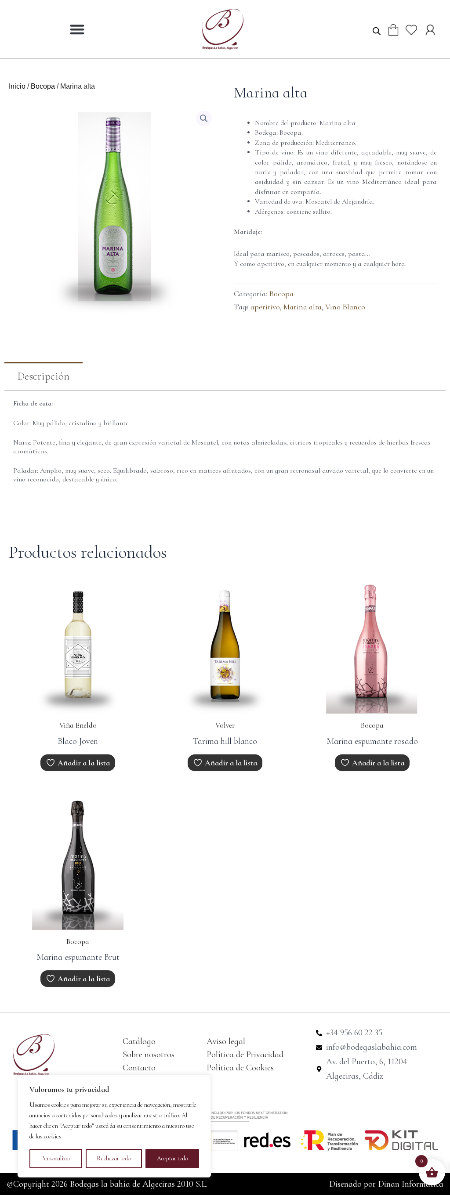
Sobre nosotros (148, 1054)
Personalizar (56, 1158)
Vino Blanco (345, 307)
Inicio (17, 86)
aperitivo (265, 307)
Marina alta (302, 307)
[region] (114, 1126)
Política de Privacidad (245, 1054)
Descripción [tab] (43, 376)
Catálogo (139, 1041)
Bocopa (43, 86)
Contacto (139, 1067)
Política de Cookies (240, 1067)
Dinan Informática (410, 1184)
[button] (77, 29)
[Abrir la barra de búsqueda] (376, 30)
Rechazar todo (114, 1158)
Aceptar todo (172, 1158)
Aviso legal (226, 1041)
